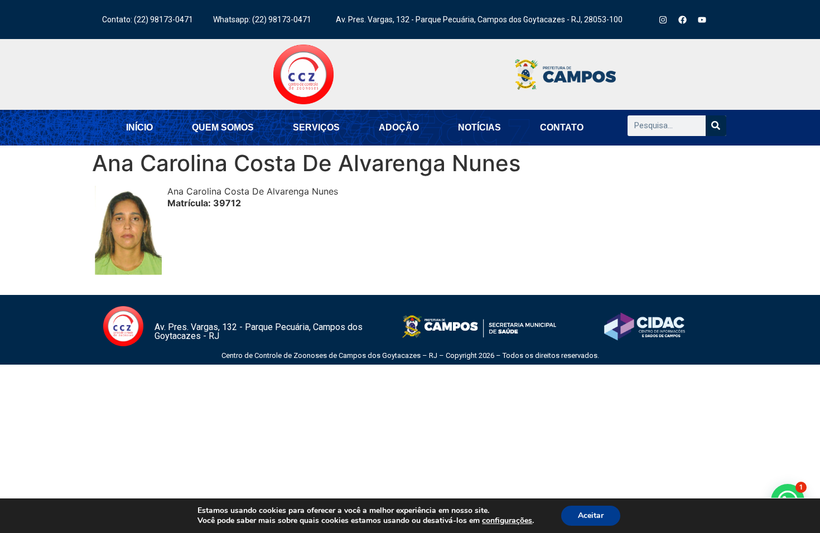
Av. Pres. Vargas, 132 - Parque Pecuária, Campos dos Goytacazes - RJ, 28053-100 (479, 19)
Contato (561, 127)
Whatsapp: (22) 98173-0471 (262, 19)
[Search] (716, 125)
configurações (507, 521)
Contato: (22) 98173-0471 (147, 19)
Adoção (399, 127)
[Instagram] (663, 19)
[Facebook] (682, 19)
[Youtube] (702, 19)
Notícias (479, 127)
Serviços (316, 127)
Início (139, 127)
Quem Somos (223, 127)
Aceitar (591, 515)
